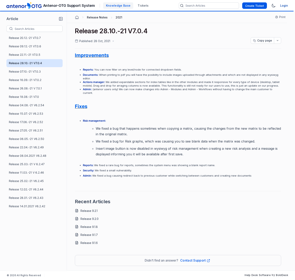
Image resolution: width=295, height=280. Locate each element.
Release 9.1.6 (89, 243)
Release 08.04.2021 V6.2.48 (27, 155)
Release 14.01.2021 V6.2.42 (27, 206)
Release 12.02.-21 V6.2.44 (26, 189)
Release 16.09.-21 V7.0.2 (25, 80)
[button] (60, 18)
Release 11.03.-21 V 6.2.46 (26, 172)
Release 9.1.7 (89, 235)
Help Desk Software (258, 275)
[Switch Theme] (273, 5)
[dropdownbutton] (277, 40)
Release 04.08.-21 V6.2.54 (26, 105)
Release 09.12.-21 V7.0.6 (25, 46)
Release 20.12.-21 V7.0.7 (25, 37)
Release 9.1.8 (89, 226)
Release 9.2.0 (89, 218)
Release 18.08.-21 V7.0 (24, 96)
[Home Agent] (77, 17)
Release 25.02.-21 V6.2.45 (26, 181)
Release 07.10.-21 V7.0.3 (25, 71)
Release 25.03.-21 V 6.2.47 (27, 164)
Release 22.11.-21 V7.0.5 (24, 54)
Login (284, 5)
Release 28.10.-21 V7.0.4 (25, 63)
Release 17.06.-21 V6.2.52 (26, 122)
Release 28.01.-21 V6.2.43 (26, 197)
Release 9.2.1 (89, 210)
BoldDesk (282, 275)
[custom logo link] (24, 5)
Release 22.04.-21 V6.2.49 (26, 147)
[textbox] (38, 29)
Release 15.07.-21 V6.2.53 (26, 113)
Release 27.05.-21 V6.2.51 (26, 130)
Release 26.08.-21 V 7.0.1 (25, 88)
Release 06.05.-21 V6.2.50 (26, 139)
